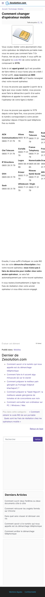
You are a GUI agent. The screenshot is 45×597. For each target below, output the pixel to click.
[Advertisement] (22, 315)
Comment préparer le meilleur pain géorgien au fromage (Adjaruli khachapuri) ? (22, 384)
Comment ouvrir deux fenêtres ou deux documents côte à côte (22, 502)
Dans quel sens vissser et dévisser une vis (22, 517)
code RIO (17, 60)
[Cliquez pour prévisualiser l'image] (22, 34)
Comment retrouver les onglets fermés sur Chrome (22, 509)
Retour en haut (36, 428)
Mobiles (17, 349)
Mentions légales (15, 592)
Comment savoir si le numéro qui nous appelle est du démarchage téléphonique (24, 367)
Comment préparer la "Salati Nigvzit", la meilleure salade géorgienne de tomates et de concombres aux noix (25, 395)
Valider (38, 439)
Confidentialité (30, 592)
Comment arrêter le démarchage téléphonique (19, 532)
